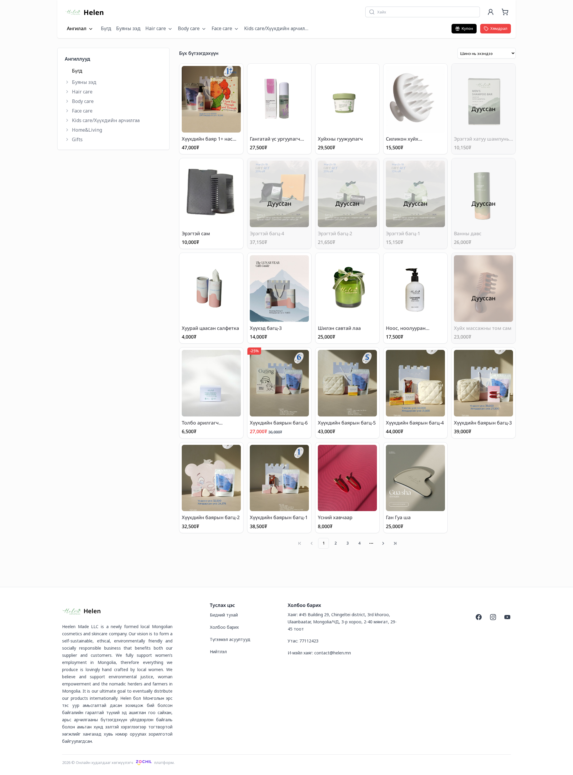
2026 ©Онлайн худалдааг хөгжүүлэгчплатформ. (118, 762)
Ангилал (77, 29)
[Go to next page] (383, 543)
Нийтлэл (218, 651)
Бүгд (106, 28)
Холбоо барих (224, 627)
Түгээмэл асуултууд (230, 639)
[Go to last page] (395, 543)
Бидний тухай (224, 615)
